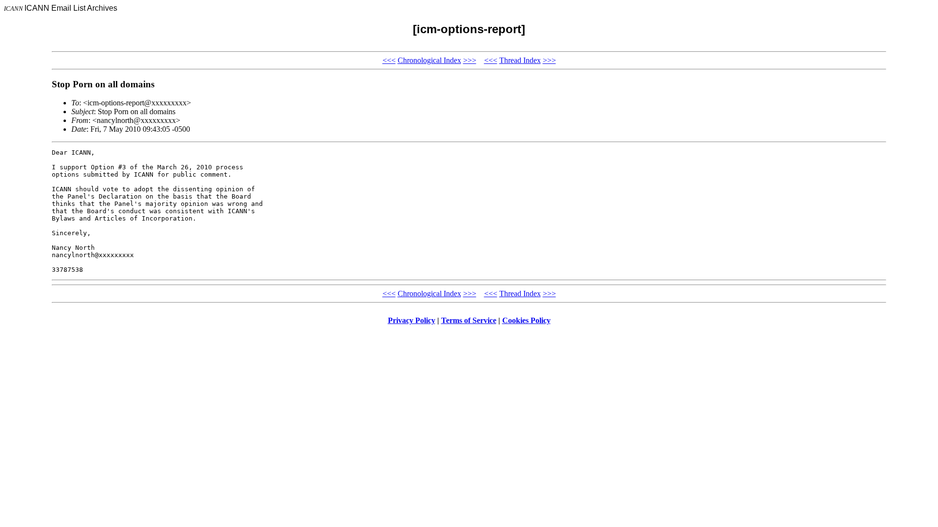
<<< (389, 60)
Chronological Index (429, 60)
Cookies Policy (526, 320)
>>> (469, 60)
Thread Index (520, 60)
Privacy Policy (411, 320)
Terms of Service (468, 320)
